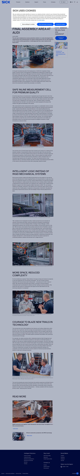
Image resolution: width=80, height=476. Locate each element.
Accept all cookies (60, 24)
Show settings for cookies (28, 24)
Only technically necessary (45, 24)
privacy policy (41, 20)
